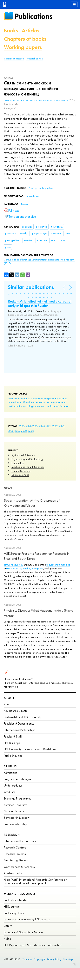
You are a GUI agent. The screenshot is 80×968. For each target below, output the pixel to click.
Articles (30, 30)
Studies (10, 766)
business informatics (19, 398)
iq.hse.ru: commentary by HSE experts (27, 919)
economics (37, 398)
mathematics (15, 406)
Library (8, 926)
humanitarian (15, 402)
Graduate (10, 792)
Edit (74, 964)
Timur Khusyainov (13, 564)
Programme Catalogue (17, 779)
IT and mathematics (34, 402)
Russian (25, 204)
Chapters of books (25, 38)
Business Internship (15, 824)
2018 (24, 430)
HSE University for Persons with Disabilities (30, 749)
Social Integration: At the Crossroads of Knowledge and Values (32, 503)
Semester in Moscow (17, 817)
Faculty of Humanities (58, 564)
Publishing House (14, 913)
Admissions (10, 773)
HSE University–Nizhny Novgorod (24, 568)
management (58, 402)
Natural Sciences (20, 471)
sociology (28, 406)
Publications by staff (16, 900)
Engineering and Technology (27, 459)
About (9, 698)
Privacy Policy (54, 959)
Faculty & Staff (13, 736)
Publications (33, 16)
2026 (28, 426)
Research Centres (15, 847)
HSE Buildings (12, 743)
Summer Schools (14, 811)
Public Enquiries (13, 755)
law (48, 402)
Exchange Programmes (17, 798)
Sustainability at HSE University (23, 717)
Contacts (27, 959)
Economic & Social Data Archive (23, 932)
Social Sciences (20, 474)
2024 (42, 426)
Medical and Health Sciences (27, 467)
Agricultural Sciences (23, 455)
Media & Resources (20, 894)
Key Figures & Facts (15, 711)
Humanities (17, 463)
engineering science (55, 398)
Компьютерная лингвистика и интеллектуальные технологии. (37, 100)
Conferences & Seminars (19, 867)
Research (12, 834)
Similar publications (31, 287)
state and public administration (52, 406)
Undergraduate (13, 785)
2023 (48, 426)
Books (11, 30)
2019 (17, 430)
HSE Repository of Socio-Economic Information (33, 945)
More (31, 430)
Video (7, 938)
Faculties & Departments (19, 723)
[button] (9, 294)
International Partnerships (19, 730)
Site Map (68, 959)
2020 (11, 430)
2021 (62, 426)
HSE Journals (11, 906)
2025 (35, 426)
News (8, 488)
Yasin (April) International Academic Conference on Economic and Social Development (35, 881)
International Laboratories (20, 841)
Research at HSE (34, 58)
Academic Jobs (13, 873)
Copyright (39, 959)
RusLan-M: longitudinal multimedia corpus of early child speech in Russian (39, 303)
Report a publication (14, 58)
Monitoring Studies (16, 860)
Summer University (15, 805)
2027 (22, 426)
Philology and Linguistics (41, 188)
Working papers (23, 47)
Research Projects (15, 854)
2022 (55, 426)
